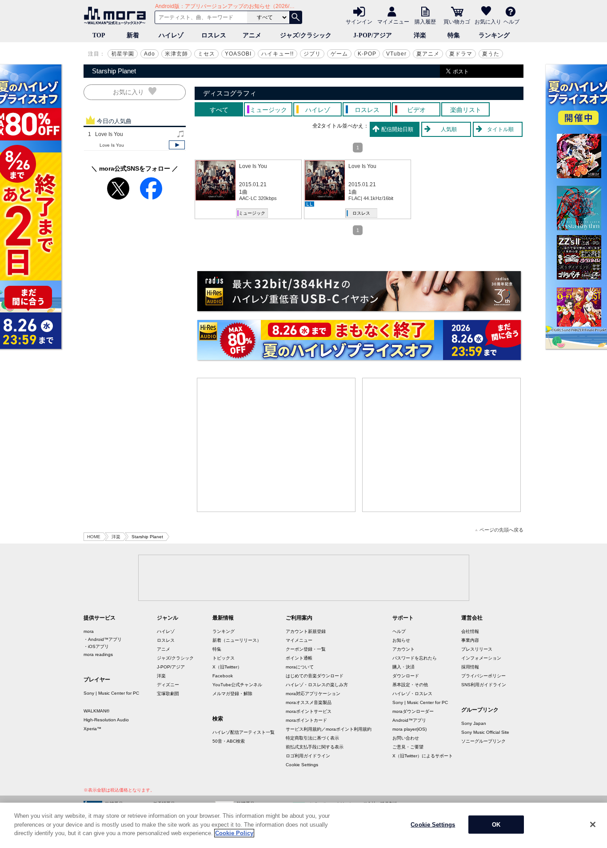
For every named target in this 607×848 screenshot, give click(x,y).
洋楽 (420, 35)
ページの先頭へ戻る (501, 530)
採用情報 (470, 666)
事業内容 (470, 640)
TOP (98, 35)
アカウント (403, 649)
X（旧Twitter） (227, 666)
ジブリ (312, 54)
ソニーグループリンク (483, 741)
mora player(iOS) (409, 729)
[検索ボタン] (295, 17)
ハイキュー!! (277, 54)
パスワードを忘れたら (414, 658)
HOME (93, 536)
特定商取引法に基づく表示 (312, 738)
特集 (453, 35)
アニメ (252, 35)
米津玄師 (176, 54)
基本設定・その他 (410, 684)
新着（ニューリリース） (236, 640)
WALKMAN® (96, 710)
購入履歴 (425, 21)
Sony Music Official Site (485, 732)
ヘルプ (511, 21)
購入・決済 (403, 666)
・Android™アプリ (103, 639)
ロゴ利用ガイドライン (308, 755)
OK (496, 824)
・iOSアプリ (96, 646)
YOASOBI (238, 54)
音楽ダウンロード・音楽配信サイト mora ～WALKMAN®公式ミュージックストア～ (117, 15)
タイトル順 (500, 129)
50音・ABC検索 (228, 741)
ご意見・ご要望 (407, 746)
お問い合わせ (405, 738)
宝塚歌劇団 (168, 693)
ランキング (494, 35)
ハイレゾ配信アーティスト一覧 (243, 732)
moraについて (300, 666)
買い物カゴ (456, 21)
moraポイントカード (306, 720)
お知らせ (401, 640)
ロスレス (213, 35)
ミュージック (252, 213)
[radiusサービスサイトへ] (359, 291)
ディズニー (168, 684)
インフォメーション (481, 658)
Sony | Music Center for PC (111, 693)
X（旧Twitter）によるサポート (422, 755)
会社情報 (470, 631)
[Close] (593, 824)
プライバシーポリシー (483, 675)
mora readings (98, 654)
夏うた (490, 54)
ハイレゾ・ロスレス (412, 693)
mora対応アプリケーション (313, 693)
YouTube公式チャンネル (237, 684)
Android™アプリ (409, 720)
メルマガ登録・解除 (232, 693)
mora (89, 631)
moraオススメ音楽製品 (308, 702)
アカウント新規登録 (306, 631)
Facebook (222, 675)
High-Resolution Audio (106, 719)
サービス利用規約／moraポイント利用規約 (328, 729)
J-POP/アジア (372, 35)
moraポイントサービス (308, 711)
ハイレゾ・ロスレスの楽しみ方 (317, 684)
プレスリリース (476, 649)
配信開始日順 (397, 129)
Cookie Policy (234, 833)
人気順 (449, 129)
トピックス (223, 658)
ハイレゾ (171, 35)
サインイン (359, 21)
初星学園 (122, 54)
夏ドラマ (460, 54)
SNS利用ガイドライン (483, 684)
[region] (303, 825)
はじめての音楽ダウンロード (314, 675)
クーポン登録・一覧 (306, 649)
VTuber (396, 54)
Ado (149, 54)
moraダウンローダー (413, 711)
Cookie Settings (302, 764)
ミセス (206, 54)
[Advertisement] (276, 445)
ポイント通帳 (299, 658)
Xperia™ (92, 728)
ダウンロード (405, 675)
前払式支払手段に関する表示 (314, 746)
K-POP (367, 54)
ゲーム (339, 54)
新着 (133, 35)
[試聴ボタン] (177, 144)
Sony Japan (473, 723)
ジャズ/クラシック (305, 35)
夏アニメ (427, 54)
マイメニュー (393, 21)
